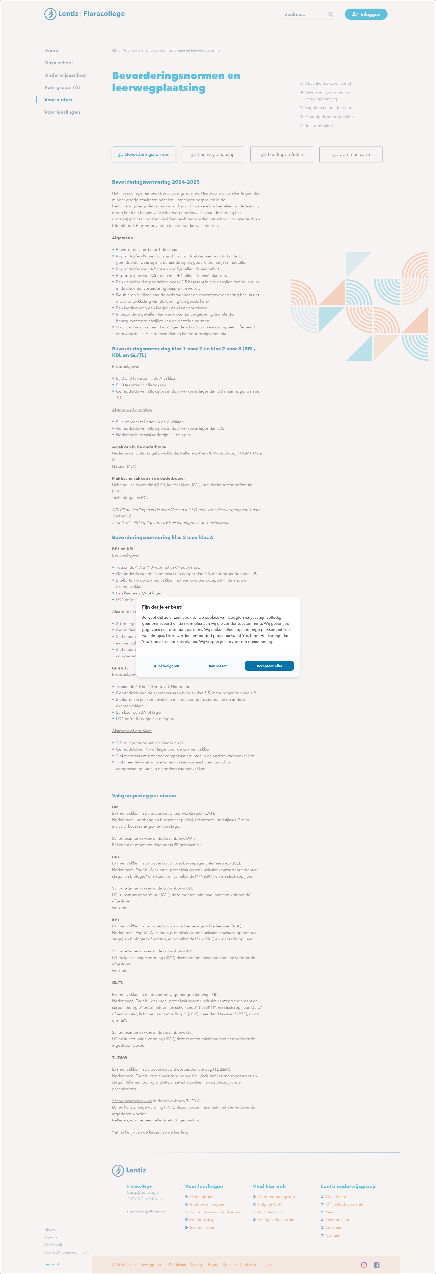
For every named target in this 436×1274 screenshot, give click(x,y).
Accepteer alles (270, 666)
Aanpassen (218, 666)
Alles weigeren (166, 666)
